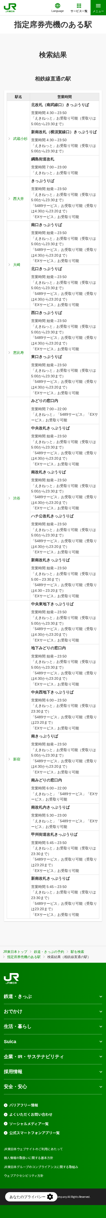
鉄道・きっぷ (18, 996)
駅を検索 (77, 952)
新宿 (16, 759)
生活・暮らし (18, 1026)
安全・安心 (15, 1086)
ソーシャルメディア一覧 (29, 1123)
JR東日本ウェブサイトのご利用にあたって (33, 1149)
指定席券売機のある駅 (24, 957)
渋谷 (16, 498)
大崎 (16, 265)
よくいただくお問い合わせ (30, 1114)
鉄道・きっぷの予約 (49, 952)
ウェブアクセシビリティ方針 (23, 1175)
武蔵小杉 (20, 139)
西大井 (18, 199)
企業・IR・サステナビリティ (34, 1056)
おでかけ (13, 1011)
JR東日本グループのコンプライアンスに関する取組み (41, 1166)
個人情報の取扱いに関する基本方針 (28, 1157)
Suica (10, 1041)
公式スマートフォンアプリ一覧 (34, 1132)
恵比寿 (18, 352)
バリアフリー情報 (23, 1105)
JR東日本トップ (15, 952)
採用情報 (13, 1071)
